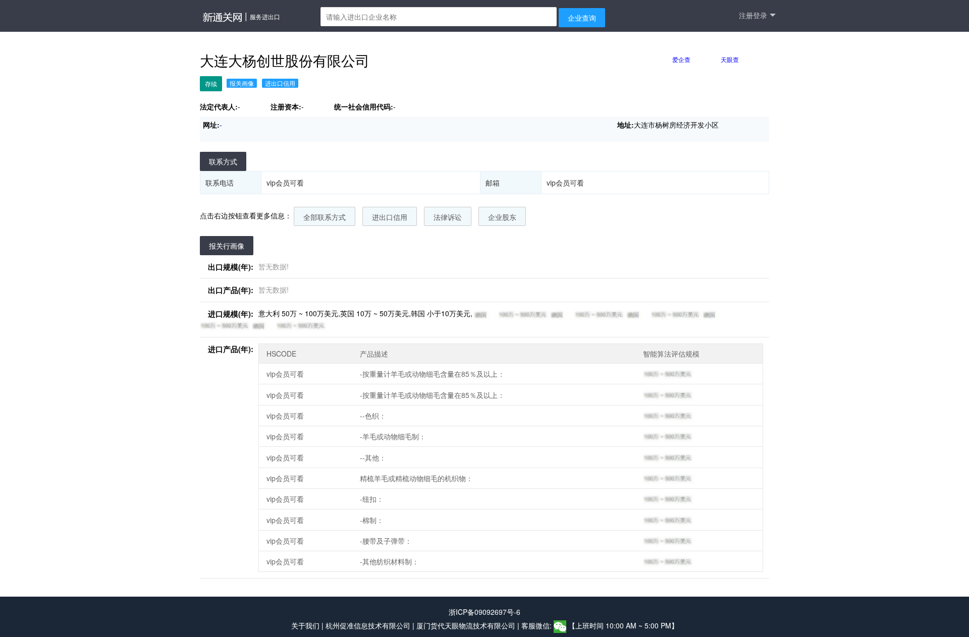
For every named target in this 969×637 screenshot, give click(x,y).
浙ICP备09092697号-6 (484, 612)
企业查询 (582, 18)
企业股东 (502, 217)
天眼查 (730, 59)
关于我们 (305, 626)
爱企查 (681, 59)
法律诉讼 (448, 217)
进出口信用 (389, 217)
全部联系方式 (324, 217)
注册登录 (753, 15)
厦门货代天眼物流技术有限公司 (466, 626)
